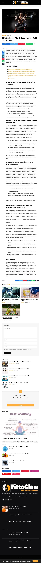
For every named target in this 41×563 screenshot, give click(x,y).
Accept (35, 560)
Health (10, 377)
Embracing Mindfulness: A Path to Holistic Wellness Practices (20, 547)
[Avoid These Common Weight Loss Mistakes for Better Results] (5, 516)
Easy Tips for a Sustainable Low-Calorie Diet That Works (19, 453)
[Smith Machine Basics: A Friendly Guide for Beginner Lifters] (5, 364)
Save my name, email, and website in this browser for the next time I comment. (18, 349)
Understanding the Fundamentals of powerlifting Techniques (20, 69)
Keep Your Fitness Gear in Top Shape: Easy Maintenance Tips (20, 521)
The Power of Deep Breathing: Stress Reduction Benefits (14, 438)
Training (4, 35)
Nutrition (10, 541)
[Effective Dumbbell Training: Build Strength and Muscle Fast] (30, 292)
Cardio (10, 384)
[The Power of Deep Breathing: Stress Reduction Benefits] (20, 425)
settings (29, 561)
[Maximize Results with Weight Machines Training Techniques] (11, 292)
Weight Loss (11, 515)
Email (20, 400)
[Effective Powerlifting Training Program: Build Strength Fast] (20, 21)
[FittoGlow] (20, 2)
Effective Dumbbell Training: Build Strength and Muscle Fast (29, 300)
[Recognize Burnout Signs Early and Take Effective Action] (5, 371)
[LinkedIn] (3, 56)
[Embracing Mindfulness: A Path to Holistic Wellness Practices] (5, 549)
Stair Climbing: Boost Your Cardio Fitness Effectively (18, 382)
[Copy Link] (3, 64)
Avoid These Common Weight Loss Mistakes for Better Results (20, 514)
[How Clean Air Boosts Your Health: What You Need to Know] (5, 378)
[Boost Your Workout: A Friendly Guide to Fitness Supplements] (5, 542)
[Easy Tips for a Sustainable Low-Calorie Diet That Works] (5, 456)
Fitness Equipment (12, 363)
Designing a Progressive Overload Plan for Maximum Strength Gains (21, 71)
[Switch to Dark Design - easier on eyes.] (38, 2)
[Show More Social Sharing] (34, 44)
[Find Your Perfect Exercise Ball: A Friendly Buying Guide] (5, 509)
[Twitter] (3, 54)
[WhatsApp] (3, 61)
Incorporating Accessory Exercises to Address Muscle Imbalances (21, 73)
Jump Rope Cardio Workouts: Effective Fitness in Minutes (19, 460)
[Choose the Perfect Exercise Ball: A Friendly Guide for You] (5, 449)
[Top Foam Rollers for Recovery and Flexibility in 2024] (5, 535)
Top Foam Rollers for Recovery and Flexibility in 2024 (18, 532)
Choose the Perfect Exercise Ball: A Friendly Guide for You (19, 446)
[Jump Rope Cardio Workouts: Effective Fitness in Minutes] (5, 463)
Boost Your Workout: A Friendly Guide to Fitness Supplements (20, 540)
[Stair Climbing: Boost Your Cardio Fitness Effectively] (5, 385)
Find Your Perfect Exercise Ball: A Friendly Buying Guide (19, 506)
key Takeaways (11, 78)
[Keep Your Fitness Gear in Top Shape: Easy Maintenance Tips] (5, 523)
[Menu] (3, 2)
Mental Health (11, 370)
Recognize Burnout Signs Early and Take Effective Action (19, 368)
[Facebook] (3, 52)
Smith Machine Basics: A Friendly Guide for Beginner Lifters (19, 361)
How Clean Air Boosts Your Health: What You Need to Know (19, 375)
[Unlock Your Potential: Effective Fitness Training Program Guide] (11, 310)
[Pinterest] (3, 59)
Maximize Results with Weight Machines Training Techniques (10, 300)
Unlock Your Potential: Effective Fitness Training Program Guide (10, 318)
